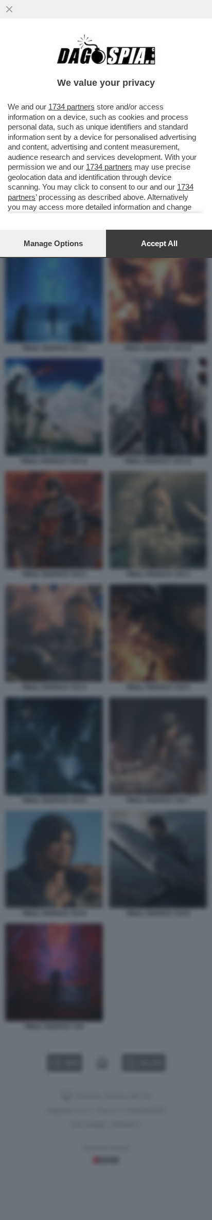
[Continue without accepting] (9, 9)
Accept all (159, 243)
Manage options (53, 243)
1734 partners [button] (71, 106)
